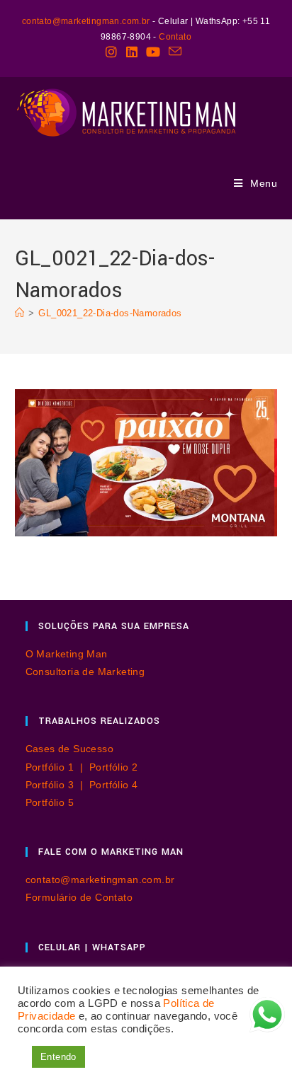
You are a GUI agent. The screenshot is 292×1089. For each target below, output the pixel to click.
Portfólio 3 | (57, 784)
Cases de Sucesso (69, 748)
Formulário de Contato (79, 897)
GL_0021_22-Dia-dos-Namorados (109, 313)
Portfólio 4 (113, 784)
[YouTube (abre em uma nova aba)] (153, 52)
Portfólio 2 (113, 767)
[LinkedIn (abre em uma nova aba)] (132, 52)
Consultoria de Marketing (85, 671)
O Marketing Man (67, 653)
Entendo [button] (58, 1056)
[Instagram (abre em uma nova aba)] (113, 52)
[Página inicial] (19, 313)
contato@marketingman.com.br (86, 21)
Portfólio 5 (50, 802)
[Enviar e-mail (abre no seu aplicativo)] (175, 52)
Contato (175, 37)
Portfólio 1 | (57, 767)
